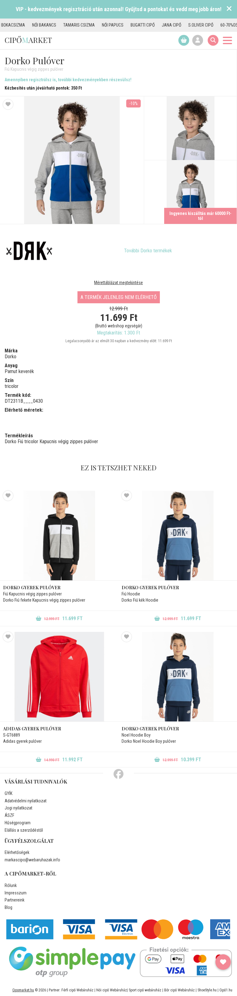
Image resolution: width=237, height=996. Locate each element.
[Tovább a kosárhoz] (183, 40)
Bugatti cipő (124, 25)
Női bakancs (26, 25)
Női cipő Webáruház (111, 990)
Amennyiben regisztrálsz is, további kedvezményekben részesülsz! (68, 79)
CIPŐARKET (28, 40)
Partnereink (14, 899)
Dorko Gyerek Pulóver (31, 587)
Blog (8, 907)
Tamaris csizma (60, 25)
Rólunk (11, 885)
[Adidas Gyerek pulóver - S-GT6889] (59, 676)
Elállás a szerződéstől (24, 830)
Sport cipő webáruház (145, 990)
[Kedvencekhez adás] (8, 104)
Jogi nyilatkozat (18, 807)
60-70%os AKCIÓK (217, 25)
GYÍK (8, 793)
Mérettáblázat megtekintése (118, 282)
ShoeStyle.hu (207, 990)
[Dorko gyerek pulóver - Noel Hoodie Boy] (177, 676)
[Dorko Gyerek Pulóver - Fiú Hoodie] (177, 535)
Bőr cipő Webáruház (179, 990)
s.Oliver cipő (182, 25)
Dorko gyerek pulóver (150, 729)
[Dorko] (29, 251)
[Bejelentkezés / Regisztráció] (197, 40)
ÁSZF (9, 815)
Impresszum (16, 892)
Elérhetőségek (17, 852)
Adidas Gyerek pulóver (32, 729)
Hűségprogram (18, 822)
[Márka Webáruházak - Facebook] (118, 774)
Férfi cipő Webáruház (77, 990)
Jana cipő (153, 25)
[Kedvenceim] (223, 962)
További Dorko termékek (148, 251)
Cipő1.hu (225, 990)
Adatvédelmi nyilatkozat (26, 800)
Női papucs (94, 25)
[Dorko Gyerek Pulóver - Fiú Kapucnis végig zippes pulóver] (190, 128)
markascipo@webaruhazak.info (32, 859)
